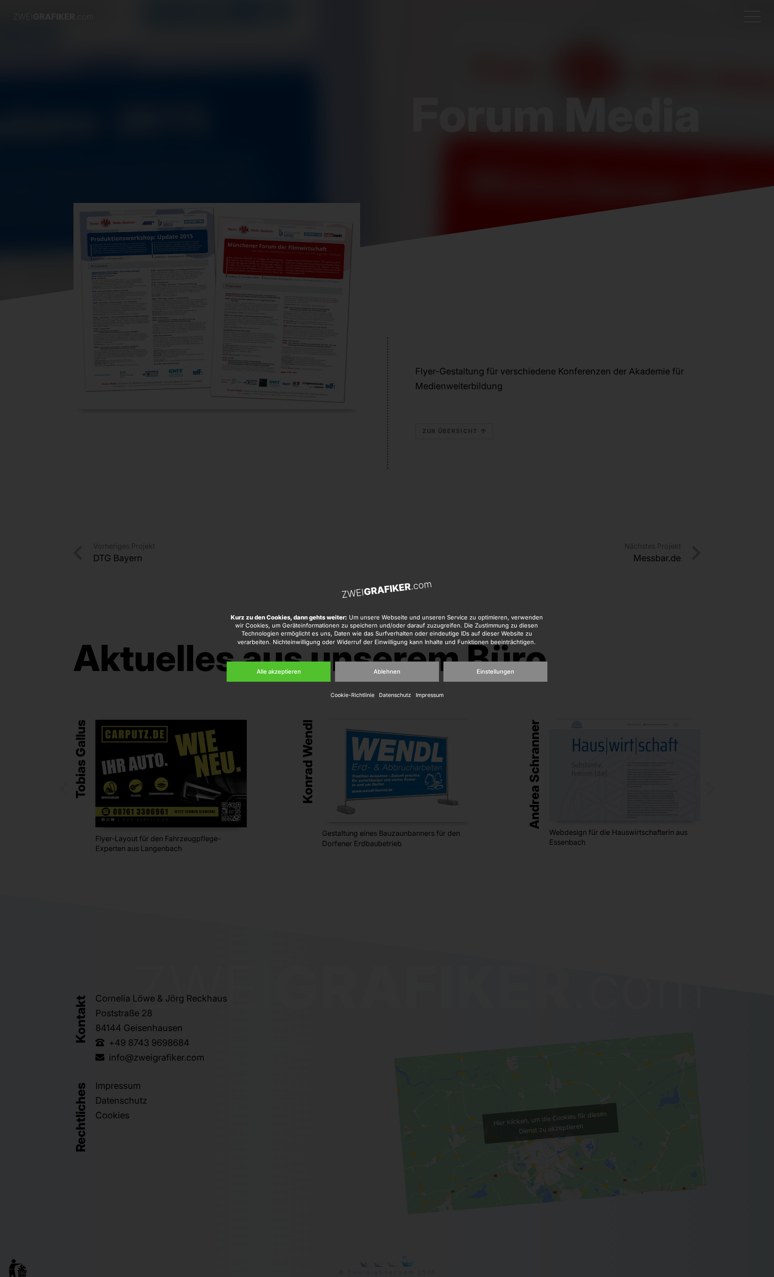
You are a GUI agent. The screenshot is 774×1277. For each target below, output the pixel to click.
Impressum (430, 695)
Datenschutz (395, 695)
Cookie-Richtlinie (352, 695)
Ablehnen (387, 671)
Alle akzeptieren (279, 671)
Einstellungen (495, 671)
